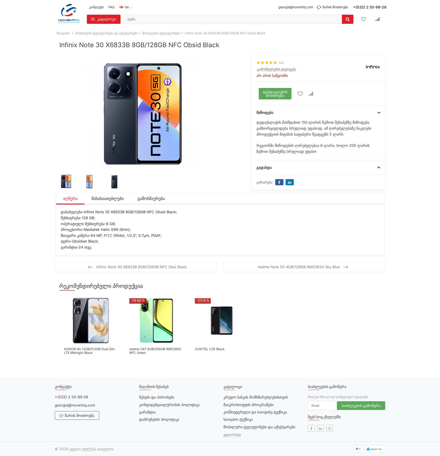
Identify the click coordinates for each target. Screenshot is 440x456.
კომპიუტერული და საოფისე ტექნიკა (255, 412)
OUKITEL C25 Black (210, 349)
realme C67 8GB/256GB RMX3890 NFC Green (155, 351)
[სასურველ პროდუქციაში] (300, 93)
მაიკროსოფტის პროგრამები (248, 404)
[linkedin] (320, 428)
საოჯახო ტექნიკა (238, 419)
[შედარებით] (311, 93)
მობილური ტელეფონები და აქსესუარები (259, 427)
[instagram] (329, 428)
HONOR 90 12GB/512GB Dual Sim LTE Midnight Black (89, 351)
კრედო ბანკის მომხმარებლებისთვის (255, 397)
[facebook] (311, 428)
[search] (347, 19)
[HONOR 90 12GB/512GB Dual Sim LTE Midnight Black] (91, 321)
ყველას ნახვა (232, 434)
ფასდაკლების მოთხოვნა (275, 94)
